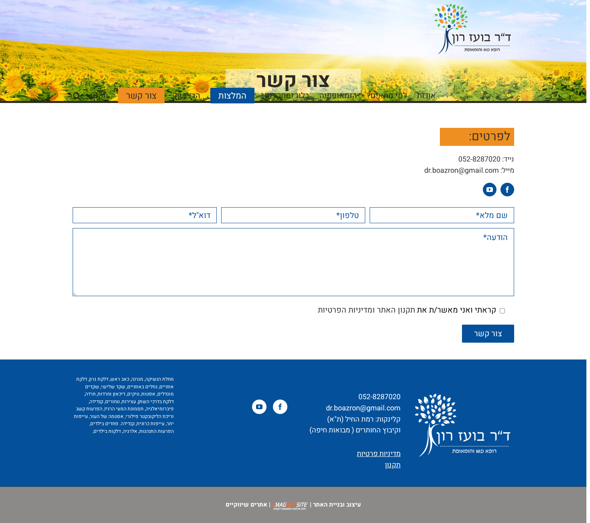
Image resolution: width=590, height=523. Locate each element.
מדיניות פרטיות (379, 453)
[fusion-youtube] (489, 189)
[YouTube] (259, 407)
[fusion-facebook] (507, 189)
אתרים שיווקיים (246, 504)
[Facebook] (280, 407)
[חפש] (77, 95)
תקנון (393, 465)
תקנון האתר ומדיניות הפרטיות (366, 310)
